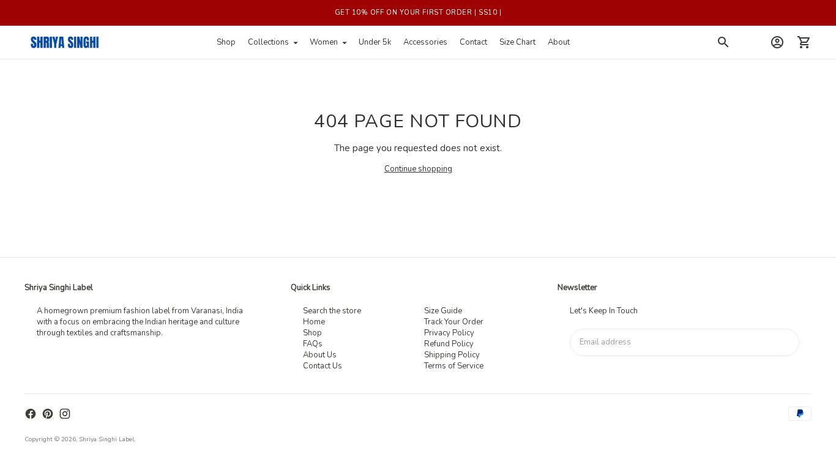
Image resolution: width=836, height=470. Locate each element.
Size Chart (517, 42)
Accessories (425, 42)
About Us (320, 354)
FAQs (313, 343)
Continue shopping (418, 168)
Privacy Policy (449, 332)
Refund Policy (449, 343)
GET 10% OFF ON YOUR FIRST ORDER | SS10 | (418, 12)
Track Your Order (453, 321)
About (559, 42)
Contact (473, 42)
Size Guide (443, 310)
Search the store (332, 310)
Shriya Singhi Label (106, 439)
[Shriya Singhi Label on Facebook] (30, 414)
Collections (268, 42)
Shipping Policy (452, 354)
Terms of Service (453, 365)
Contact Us (322, 365)
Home (314, 321)
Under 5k (375, 42)
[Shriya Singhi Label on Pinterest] (48, 414)
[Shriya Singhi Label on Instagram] (65, 414)
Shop (226, 42)
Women (324, 42)
